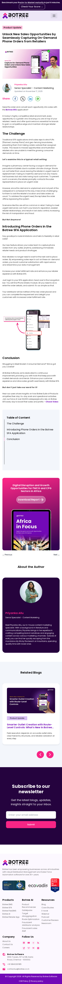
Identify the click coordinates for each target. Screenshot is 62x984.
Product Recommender (29, 905)
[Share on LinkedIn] (30, 98)
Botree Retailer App (10, 917)
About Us (6, 941)
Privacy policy (37, 981)
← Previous (7, 554)
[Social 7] (38, 948)
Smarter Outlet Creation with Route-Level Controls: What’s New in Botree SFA (29, 726)
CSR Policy (23, 981)
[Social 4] (24, 948)
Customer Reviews (50, 920)
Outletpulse (27, 910)
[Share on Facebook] (15, 98)
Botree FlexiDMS (9, 910)
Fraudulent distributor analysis (31, 923)
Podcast (45, 917)
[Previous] (40, 754)
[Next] (50, 754)
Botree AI (6, 914)
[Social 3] (38, 943)
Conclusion (13, 439)
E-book (45, 910)
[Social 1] (29, 943)
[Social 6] (33, 948)
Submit (31, 824)
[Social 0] (24, 943)
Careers (6, 947)
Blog (44, 904)
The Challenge (15, 423)
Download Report (29, 499)
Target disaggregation (29, 914)
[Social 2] (33, 943)
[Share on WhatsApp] (37, 98)
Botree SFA (7, 907)
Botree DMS (7, 904)
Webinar (45, 914)
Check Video (52, 401)
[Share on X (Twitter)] (22, 98)
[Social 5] (29, 948)
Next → (57, 554)
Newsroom (46, 923)
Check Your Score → (32, 6)
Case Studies (48, 907)
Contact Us (7, 944)
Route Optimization (30, 919)
